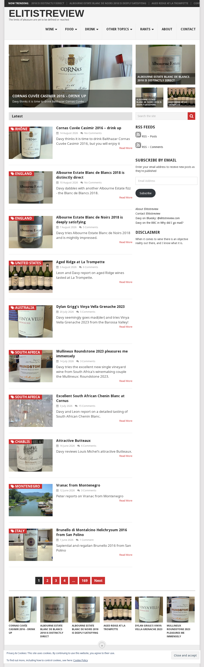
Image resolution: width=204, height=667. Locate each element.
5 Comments (90, 227)
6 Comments (90, 267)
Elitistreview (46, 13)
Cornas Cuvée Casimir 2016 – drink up (88, 128)
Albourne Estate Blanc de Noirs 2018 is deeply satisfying (90, 3)
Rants (145, 29)
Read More (125, 148)
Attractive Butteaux (73, 440)
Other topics (117, 29)
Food (69, 29)
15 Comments (87, 406)
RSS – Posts (149, 136)
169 (85, 580)
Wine (49, 29)
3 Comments (87, 361)
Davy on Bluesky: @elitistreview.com (157, 218)
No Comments (93, 133)
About (167, 29)
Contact (188, 29)
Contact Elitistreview (147, 213)
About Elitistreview (146, 209)
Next (98, 580)
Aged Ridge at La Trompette (152, 3)
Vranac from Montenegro (78, 485)
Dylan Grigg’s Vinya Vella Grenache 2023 (90, 306)
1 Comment (87, 540)
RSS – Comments (152, 147)
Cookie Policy (80, 660)
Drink (90, 29)
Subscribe (145, 193)
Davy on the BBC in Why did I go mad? (159, 222)
